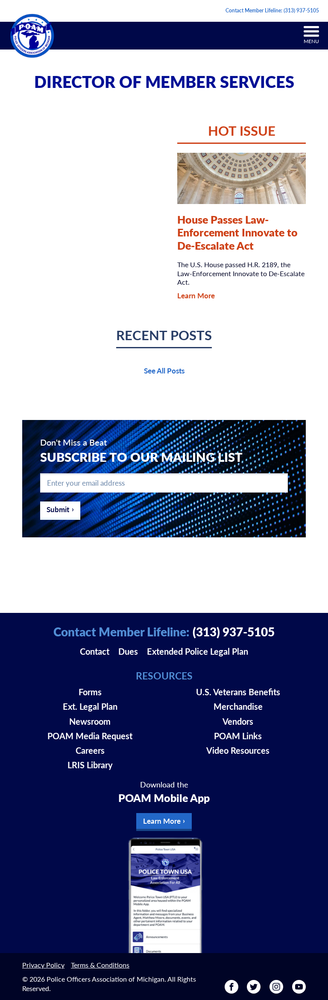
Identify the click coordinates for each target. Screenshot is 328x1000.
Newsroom (90, 721)
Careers (90, 750)
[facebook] (231, 990)
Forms (90, 692)
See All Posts (164, 370)
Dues (128, 651)
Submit (58, 509)
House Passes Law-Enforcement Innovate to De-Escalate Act (237, 232)
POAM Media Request (89, 736)
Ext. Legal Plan (90, 706)
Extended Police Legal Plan (197, 651)
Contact (94, 651)
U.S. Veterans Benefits (238, 692)
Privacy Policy (43, 965)
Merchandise (238, 706)
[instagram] (276, 990)
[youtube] (299, 990)
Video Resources (237, 750)
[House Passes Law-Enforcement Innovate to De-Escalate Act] (241, 178)
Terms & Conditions (100, 965)
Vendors (238, 721)
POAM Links (238, 736)
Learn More (196, 295)
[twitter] (254, 990)
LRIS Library (90, 765)
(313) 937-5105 (301, 10)
